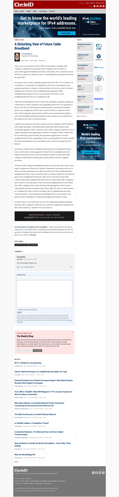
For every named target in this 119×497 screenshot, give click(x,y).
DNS (79, 86)
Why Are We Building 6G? (25, 455)
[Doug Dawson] (17, 61)
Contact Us (28, 478)
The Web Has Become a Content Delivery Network (35, 414)
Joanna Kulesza (19, 386)
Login (87, 3)
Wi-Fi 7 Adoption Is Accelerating (28, 363)
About (22, 478)
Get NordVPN (29, 217)
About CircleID (100, 3)
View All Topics (81, 116)
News (35, 11)
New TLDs (81, 97)
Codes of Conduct (29, 483)
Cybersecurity (83, 55)
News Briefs (43, 481)
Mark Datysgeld (19, 417)
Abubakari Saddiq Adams (21, 408)
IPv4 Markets (83, 65)
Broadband (33, 245)
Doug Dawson (21, 227)
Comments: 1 (42, 60)
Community (43, 11)
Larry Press (17, 374)
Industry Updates (52, 481)
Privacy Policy (38, 483)
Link (22, 267)
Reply (18, 267)
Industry (51, 11)
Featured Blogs (35, 481)
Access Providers (21, 245)
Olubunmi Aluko (19, 397)
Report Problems (29, 267)
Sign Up (92, 3)
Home (16, 11)
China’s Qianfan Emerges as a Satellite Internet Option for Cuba (41, 372)
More (16, 462)
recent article (29, 66)
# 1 (71, 267)
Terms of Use (47, 483)
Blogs (28, 11)
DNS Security (83, 76)
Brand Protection (84, 44)
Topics (22, 11)
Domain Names (83, 107)
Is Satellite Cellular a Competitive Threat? (32, 423)
